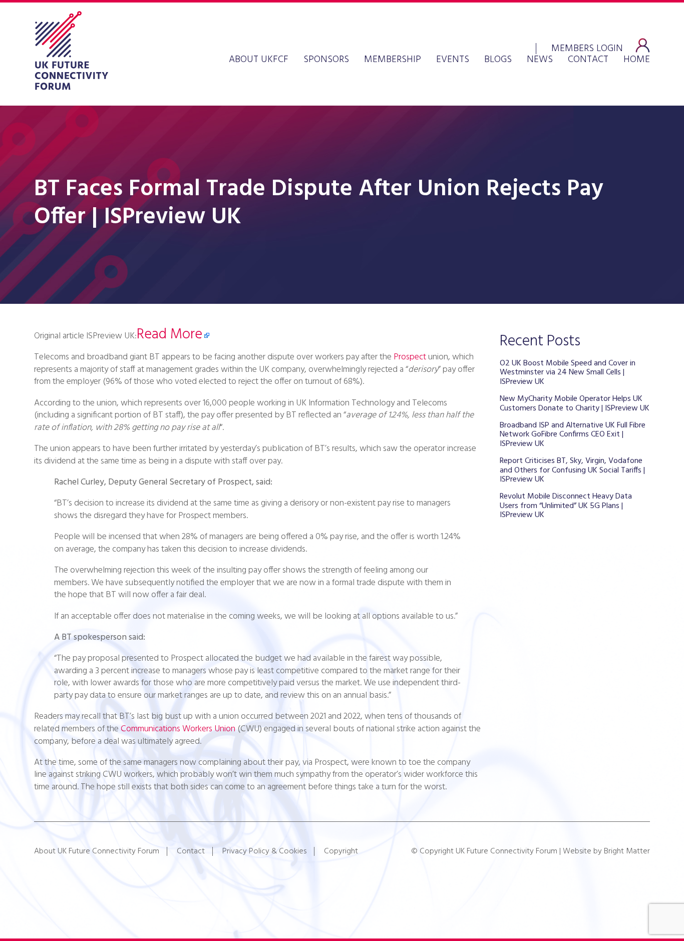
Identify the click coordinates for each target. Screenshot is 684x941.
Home (636, 59)
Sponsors (326, 59)
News (540, 59)
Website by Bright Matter (606, 851)
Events (452, 59)
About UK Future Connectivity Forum (96, 851)
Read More (169, 334)
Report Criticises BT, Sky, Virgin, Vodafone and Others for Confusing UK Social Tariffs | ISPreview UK (572, 470)
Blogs (498, 59)
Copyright (341, 851)
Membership (392, 59)
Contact (588, 59)
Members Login (587, 47)
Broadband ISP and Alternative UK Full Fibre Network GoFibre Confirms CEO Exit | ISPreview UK (572, 434)
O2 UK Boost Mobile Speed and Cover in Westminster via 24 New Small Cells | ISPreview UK (567, 372)
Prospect (410, 357)
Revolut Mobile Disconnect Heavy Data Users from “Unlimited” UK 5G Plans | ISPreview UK (566, 506)
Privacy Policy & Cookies (264, 851)
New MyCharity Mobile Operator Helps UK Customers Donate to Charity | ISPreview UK (574, 403)
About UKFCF (258, 59)
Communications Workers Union (178, 729)
